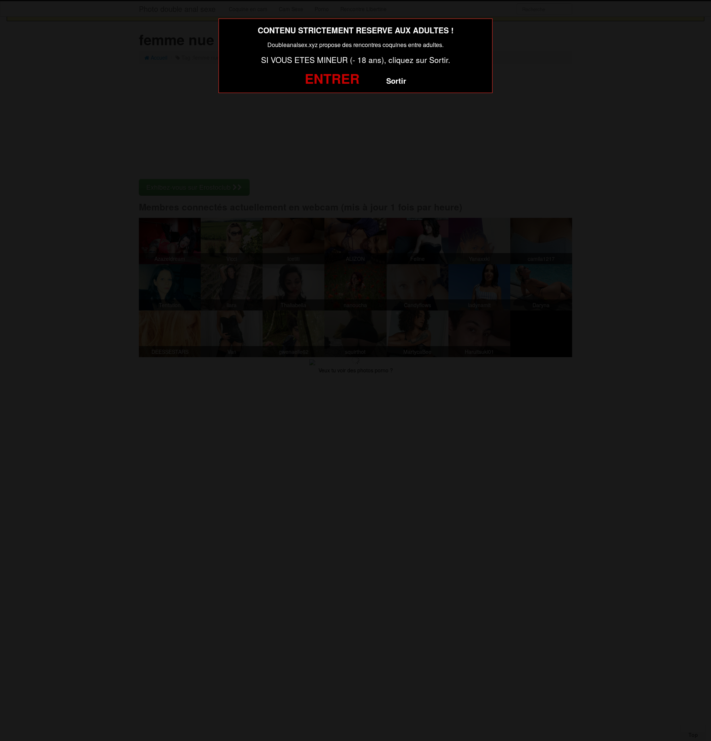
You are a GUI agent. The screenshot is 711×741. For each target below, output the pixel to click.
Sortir (396, 80)
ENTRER (332, 78)
